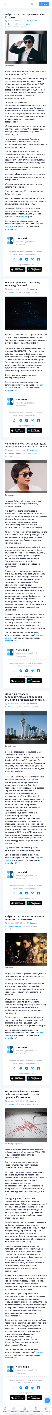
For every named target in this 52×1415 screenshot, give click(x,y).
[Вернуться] (47, 1400)
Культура (11, 24)
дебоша (15, 504)
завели (23, 217)
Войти (44, 4)
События (36, 1412)
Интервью (45, 1412)
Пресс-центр (25, 1412)
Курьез (19, 24)
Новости (33, 21)
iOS (15, 229)
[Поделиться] (14, 259)
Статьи (5, 1412)
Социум (26, 24)
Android (8, 229)
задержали (10, 211)
